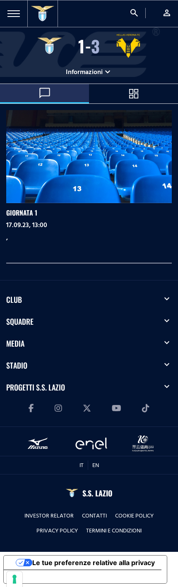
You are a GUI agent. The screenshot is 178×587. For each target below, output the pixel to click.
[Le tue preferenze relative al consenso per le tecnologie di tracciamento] (14, 579)
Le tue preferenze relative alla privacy (93, 562)
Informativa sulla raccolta (50, 577)
